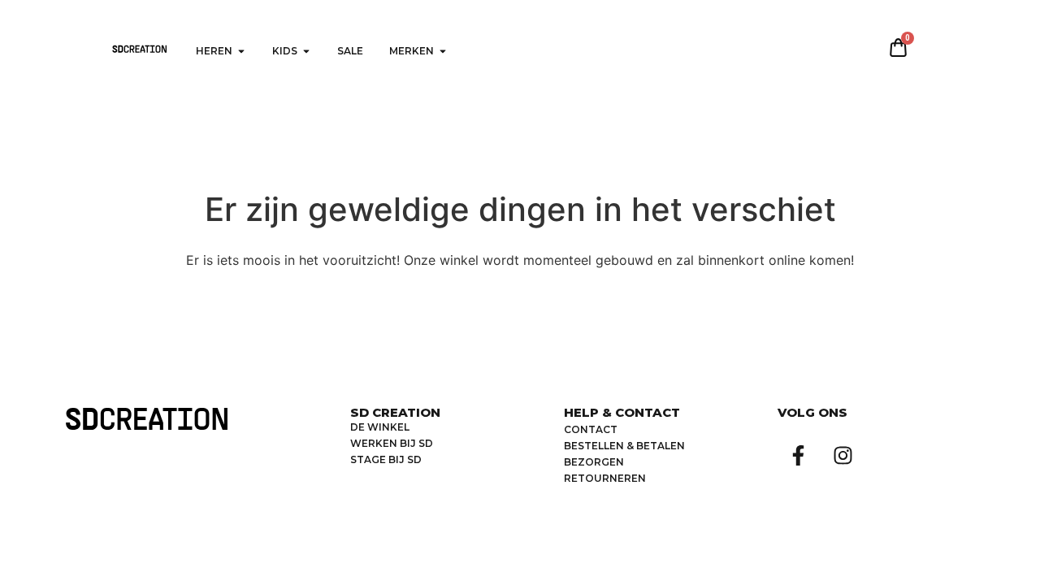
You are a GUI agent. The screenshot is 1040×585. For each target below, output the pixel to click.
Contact (591, 429)
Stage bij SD (386, 459)
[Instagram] (842, 455)
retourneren (605, 478)
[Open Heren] (241, 51)
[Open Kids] (306, 51)
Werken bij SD (391, 443)
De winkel (380, 427)
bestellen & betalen (624, 446)
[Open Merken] (443, 51)
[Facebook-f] (798, 455)
